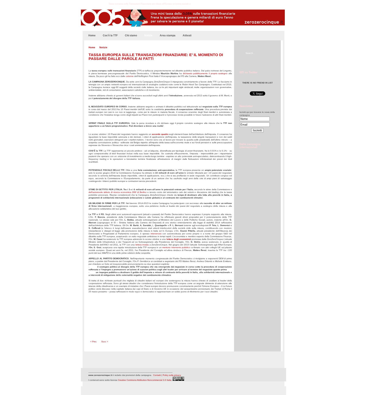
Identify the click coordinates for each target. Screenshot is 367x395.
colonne (130, 76)
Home (92, 47)
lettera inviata (142, 245)
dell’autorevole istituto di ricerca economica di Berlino (118, 192)
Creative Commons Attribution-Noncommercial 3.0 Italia (144, 380)
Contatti (157, 375)
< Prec (93, 341)
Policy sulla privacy (172, 375)
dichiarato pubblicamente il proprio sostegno (205, 73)
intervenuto (156, 233)
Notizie (103, 47)
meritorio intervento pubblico (176, 247)
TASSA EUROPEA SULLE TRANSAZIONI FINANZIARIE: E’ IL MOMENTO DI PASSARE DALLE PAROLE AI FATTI (156, 57)
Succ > (104, 341)
